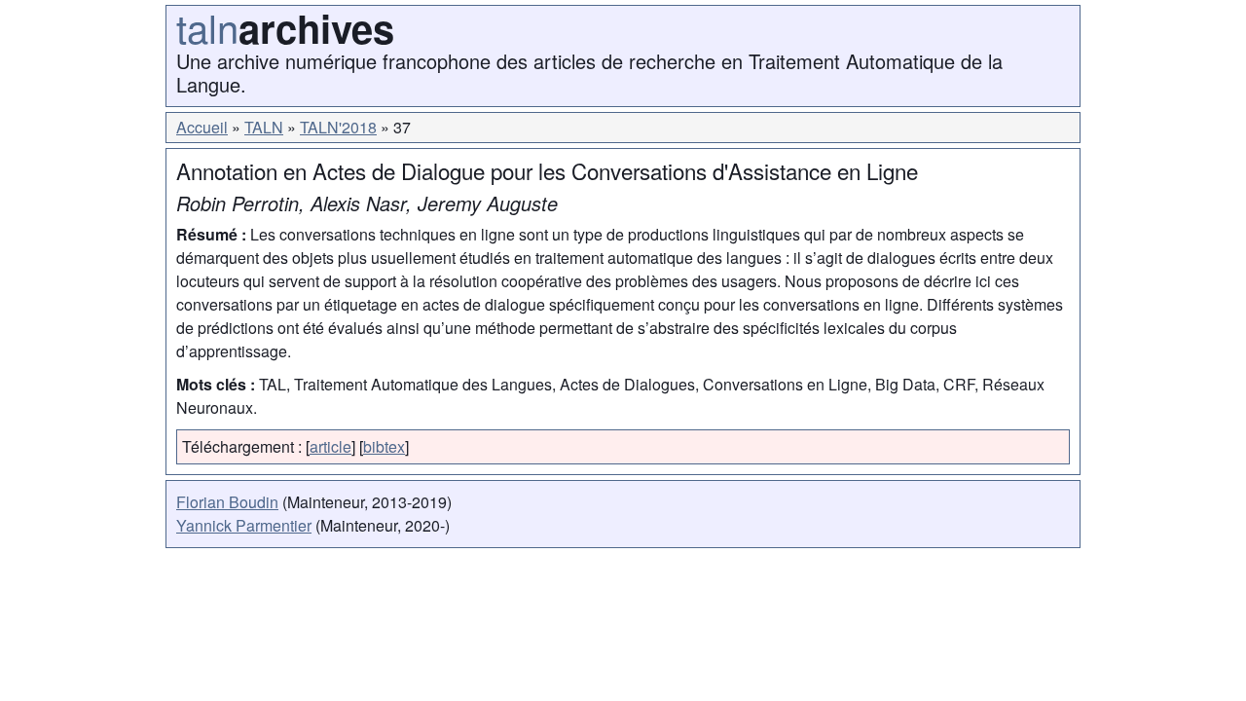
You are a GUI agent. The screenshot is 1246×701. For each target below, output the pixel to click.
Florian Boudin (227, 502)
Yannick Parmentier (244, 525)
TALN (263, 127)
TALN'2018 (338, 127)
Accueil (202, 127)
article (330, 446)
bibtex (384, 446)
